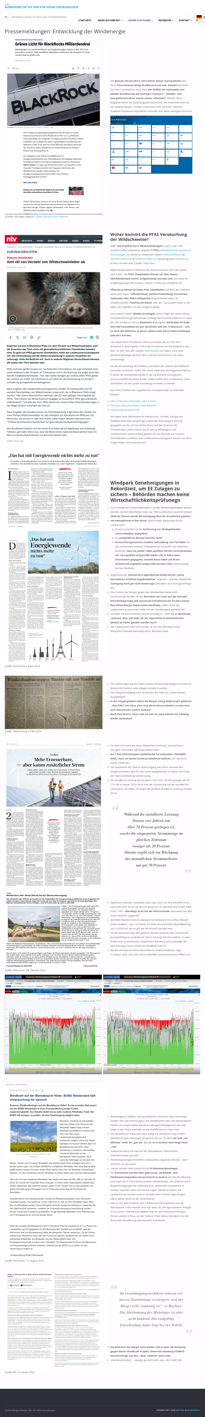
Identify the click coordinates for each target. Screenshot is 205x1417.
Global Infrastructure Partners (51, 216)
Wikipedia (148, 263)
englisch (168, 245)
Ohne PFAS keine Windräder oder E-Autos (133, 401)
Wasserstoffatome (120, 258)
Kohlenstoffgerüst (146, 258)
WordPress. (193, 1410)
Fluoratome (182, 258)
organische (185, 250)
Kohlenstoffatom (172, 254)
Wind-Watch (151, 350)
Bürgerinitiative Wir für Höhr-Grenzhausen (41, 7)
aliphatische (171, 250)
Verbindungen (118, 254)
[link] (197, 20)
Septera (179, 1410)
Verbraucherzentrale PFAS (124, 409)
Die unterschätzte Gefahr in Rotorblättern (133, 405)
